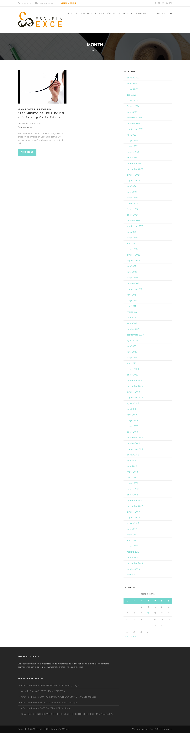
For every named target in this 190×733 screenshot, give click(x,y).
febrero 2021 (133, 317)
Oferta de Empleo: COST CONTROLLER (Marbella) (45, 708)
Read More (27, 152)
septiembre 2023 (135, 226)
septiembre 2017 (135, 517)
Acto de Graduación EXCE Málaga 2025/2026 (43, 691)
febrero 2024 (133, 209)
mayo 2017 (132, 534)
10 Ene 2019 (35, 123)
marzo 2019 (132, 426)
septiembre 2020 (135, 335)
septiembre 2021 (135, 289)
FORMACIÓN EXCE (108, 13)
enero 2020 (132, 375)
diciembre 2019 (134, 380)
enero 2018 (132, 494)
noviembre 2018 (135, 437)
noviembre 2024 (135, 169)
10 (148, 613)
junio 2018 (132, 466)
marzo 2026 (133, 100)
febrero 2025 (133, 152)
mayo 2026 (132, 89)
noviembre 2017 (135, 506)
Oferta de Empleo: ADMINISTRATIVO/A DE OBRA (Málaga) (50, 685)
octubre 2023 (133, 220)
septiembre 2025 (135, 129)
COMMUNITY (141, 13)
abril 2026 (131, 95)
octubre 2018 (133, 443)
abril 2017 (131, 540)
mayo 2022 (132, 277)
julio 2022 (131, 266)
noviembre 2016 (135, 563)
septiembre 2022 (135, 260)
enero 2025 (132, 157)
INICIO (70, 13)
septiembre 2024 (135, 180)
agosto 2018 (133, 455)
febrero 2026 (133, 106)
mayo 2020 (132, 357)
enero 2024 (132, 215)
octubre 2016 (133, 569)
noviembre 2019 (135, 386)
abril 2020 (131, 363)
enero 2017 (132, 557)
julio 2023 (131, 232)
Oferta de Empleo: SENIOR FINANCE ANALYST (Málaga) (49, 702)
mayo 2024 (132, 197)
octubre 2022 (133, 255)
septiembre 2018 (135, 449)
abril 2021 (131, 306)
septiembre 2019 (135, 397)
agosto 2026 (133, 77)
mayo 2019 (132, 420)
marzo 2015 (132, 574)
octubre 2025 (133, 123)
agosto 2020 (133, 340)
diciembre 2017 (134, 500)
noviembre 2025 (135, 117)
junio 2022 (132, 272)
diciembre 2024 (134, 163)
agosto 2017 (133, 523)
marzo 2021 (132, 312)
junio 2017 (132, 529)
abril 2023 (131, 243)
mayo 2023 (132, 237)
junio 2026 (132, 83)
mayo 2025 (132, 140)
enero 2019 (132, 432)
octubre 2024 (133, 175)
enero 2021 (132, 323)
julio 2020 (131, 346)
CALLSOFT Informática (161, 729)
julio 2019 (131, 409)
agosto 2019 (133, 403)
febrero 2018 (133, 489)
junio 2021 (132, 295)
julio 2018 (131, 460)
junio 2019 (132, 415)
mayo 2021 (132, 300)
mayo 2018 (132, 472)
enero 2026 (132, 112)
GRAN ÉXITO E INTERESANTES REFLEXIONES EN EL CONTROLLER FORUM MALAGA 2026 (67, 714)
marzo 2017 (132, 546)
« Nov (126, 636)
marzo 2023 (133, 249)
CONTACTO (159, 13)
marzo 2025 (132, 146)
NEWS (126, 13)
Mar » (133, 636)
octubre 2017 (133, 512)
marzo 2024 (133, 203)
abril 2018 (131, 477)
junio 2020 (132, 352)
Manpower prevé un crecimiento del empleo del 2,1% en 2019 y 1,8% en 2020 (41, 113)
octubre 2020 (133, 329)
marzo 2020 (133, 369)
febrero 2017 (133, 552)
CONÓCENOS (86, 13)
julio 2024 (131, 186)
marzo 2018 (133, 483)
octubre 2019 (133, 392)
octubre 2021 (133, 283)
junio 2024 (132, 192)
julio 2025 (131, 135)
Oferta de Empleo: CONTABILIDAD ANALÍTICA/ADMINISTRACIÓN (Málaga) (58, 697)
